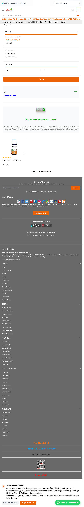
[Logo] (16, 9)
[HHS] (76, 91)
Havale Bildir (5, 432)
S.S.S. (3, 267)
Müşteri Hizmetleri (7, 334)
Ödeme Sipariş (6, 307)
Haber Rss (5, 401)
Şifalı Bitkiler (5, 378)
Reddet (9, 496)
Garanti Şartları (6, 320)
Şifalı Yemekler (6, 385)
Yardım (56, 22)
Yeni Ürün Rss (6, 405)
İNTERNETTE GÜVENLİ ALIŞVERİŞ (41, 449)
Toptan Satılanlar (7, 358)
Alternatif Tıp (5, 395)
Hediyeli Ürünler (6, 351)
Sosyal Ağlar (5, 296)
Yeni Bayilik (5, 422)
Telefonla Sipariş (7, 290)
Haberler (4, 293)
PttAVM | (52, 235)
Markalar (8, 95)
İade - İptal (5, 317)
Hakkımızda (7, 22)
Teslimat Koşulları (7, 314)
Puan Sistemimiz (7, 354)
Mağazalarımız (6, 287)
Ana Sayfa (5, 25)
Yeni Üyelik (5, 416)
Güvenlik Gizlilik (6, 327)
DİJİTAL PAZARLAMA (41, 455)
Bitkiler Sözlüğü (6, 392)
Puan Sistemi (18, 22)
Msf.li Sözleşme (6, 324)
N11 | (28, 235)
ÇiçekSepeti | (44, 235)
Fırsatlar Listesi (6, 348)
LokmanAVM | (35, 235)
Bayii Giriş (4, 425)
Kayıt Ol (75, 188)
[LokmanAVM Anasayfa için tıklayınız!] (10, 92)
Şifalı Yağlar (5, 382)
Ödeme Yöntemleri (7, 311)
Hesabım (4, 429)
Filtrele (41, 79)
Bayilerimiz (5, 283)
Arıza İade (5, 435)
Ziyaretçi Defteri (6, 300)
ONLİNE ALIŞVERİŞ (41, 443)
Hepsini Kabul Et (28, 503)
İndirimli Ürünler (6, 345)
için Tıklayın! (16, 252)
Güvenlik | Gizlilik (31, 22)
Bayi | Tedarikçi (45, 22)
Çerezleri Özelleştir (10, 503)
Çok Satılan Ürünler (7, 361)
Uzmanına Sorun (6, 270)
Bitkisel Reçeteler (7, 388)
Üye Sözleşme (6, 412)
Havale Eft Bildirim (7, 330)
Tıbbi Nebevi (6, 375)
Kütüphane (5, 372)
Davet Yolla (5, 364)
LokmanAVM (41, 475)
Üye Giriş (4, 419)
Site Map (4, 398)
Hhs (14, 95)
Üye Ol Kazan (6, 341)
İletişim (63, 22)
